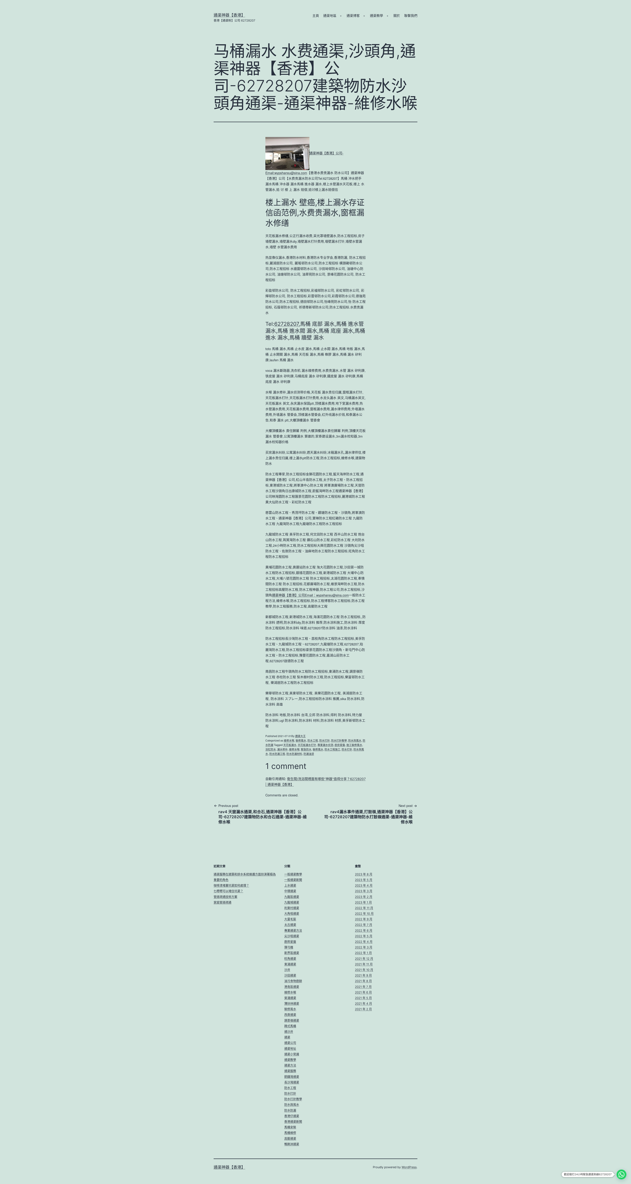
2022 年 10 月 (364, 913)
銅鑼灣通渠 (291, 1076)
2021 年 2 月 (363, 1009)
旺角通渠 (290, 958)
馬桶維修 (290, 1133)
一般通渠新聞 (293, 880)
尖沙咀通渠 (291, 936)
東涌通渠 (290, 964)
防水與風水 (354, 740)
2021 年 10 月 (364, 970)
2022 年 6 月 (363, 930)
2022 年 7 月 (363, 924)
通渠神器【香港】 (229, 15)
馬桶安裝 (290, 1127)
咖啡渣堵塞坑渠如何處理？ (231, 885)
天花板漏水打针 (307, 745)
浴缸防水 (270, 749)
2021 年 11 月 (364, 964)
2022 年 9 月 (363, 919)
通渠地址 (290, 1048)
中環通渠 (290, 891)
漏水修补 (282, 749)
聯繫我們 (410, 16)
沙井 (287, 970)
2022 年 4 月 (364, 941)
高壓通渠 (290, 1138)
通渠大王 (300, 736)
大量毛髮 (290, 919)
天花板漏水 (289, 745)
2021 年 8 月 (363, 981)
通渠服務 (290, 1071)
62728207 (286, 324)
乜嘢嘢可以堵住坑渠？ (228, 891)
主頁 (315, 16)
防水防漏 (290, 1110)
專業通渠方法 (293, 930)
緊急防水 (306, 749)
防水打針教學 (339, 740)
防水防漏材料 (294, 754)
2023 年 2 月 (363, 897)
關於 (396, 16)
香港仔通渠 (291, 1116)
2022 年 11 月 (364, 908)
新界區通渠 (291, 953)
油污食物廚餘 (293, 981)
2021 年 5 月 (363, 998)
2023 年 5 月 (363, 880)
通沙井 (288, 1031)
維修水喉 (289, 740)
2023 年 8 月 (363, 874)
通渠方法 (290, 1065)
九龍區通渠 (291, 897)
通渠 (287, 1037)
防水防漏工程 (277, 754)
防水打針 (324, 740)
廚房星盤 (340, 745)
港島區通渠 (291, 986)
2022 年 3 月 (363, 947)
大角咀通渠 (291, 913)
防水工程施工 (332, 749)
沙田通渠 (290, 975)
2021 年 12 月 (364, 958)
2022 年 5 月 (363, 936)
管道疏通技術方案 (225, 897)
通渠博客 (353, 16)
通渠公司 (290, 1043)
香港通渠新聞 (293, 1121)
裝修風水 (301, 740)
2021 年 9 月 (363, 975)
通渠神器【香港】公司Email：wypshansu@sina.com (310, 595)
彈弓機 (288, 947)
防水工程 (312, 740)
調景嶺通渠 (291, 1020)
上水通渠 (290, 885)
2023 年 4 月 (364, 885)
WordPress (409, 1167)
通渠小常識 (291, 1054)
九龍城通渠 (291, 902)
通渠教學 (376, 16)
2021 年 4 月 (363, 1003)
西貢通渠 (290, 1014)
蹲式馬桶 (290, 1026)
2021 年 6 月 (363, 992)
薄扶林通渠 (291, 1003)
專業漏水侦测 (325, 745)
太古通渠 (290, 924)
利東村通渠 (291, 908)
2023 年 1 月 (363, 902)
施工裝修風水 (354, 745)
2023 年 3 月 (363, 891)
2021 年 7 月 (363, 986)
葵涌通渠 (290, 998)
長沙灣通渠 (291, 1082)
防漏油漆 (309, 754)
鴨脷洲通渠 (291, 1144)
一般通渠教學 (293, 874)
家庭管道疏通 (222, 902)
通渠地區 (329, 16)
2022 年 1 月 (363, 953)
